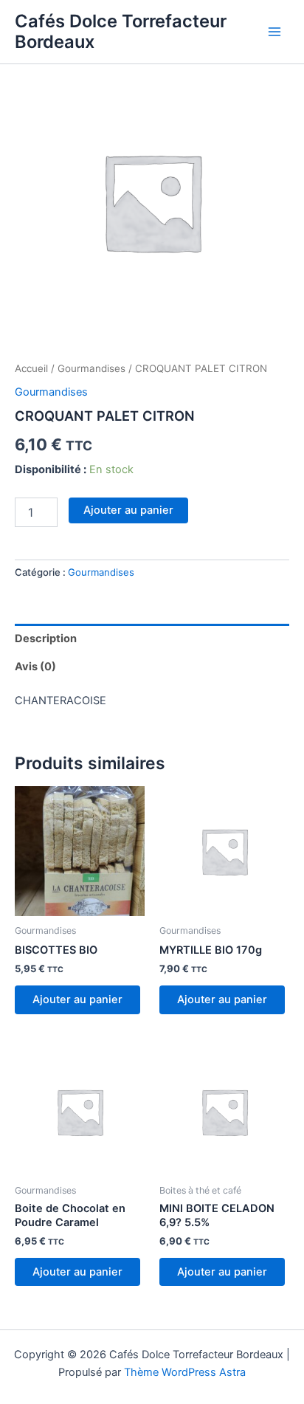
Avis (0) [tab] (35, 666)
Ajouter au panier (128, 510)
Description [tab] (46, 638)
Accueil (31, 368)
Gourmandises (91, 368)
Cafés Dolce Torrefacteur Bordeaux (121, 31)
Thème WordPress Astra (185, 1372)
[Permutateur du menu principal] (274, 32)
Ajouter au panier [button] (77, 999)
